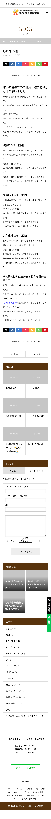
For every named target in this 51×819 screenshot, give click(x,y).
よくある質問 (38, 792)
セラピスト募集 (13, 641)
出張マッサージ (13, 684)
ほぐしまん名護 (10, 302)
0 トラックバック (36, 471)
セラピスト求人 (13, 647)
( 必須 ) (17, 486)
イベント (17, 792)
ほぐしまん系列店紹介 (15, 795)
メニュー (20, 788)
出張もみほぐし (13, 672)
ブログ (9, 659)
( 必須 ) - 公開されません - (18, 496)
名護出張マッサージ (15, 703)
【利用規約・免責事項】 (28, 799)
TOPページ (9, 788)
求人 (8, 709)
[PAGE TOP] (25, 728)
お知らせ (19, 55)
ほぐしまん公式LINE (25, 768)
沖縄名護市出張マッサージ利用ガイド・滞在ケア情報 (24, 716)
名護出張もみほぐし (15, 690)
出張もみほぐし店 (14, 678)
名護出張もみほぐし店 (16, 697)
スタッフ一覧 (32, 788)
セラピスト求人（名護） (17, 653)
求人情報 (30, 795)
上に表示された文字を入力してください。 (25, 541)
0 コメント (14, 471)
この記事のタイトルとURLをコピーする (25, 75)
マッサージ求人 (13, 666)
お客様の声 (11, 628)
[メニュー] (46, 12)
